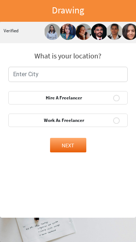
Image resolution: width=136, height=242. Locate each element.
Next (68, 145)
